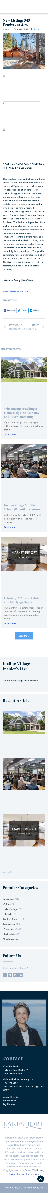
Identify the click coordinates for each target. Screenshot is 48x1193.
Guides (7, 904)
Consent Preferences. (28, 1174)
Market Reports (11, 919)
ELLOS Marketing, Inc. (31, 1188)
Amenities (8, 899)
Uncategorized (10, 939)
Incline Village (10, 909)
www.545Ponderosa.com (15, 291)
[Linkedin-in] (20, 975)
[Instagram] (15, 975)
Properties (8, 929)
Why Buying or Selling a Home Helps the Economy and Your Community (21, 413)
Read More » (10, 435)
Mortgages (9, 924)
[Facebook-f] (5, 975)
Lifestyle (7, 914)
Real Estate (9, 934)
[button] (10, 310)
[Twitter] (10, 975)
